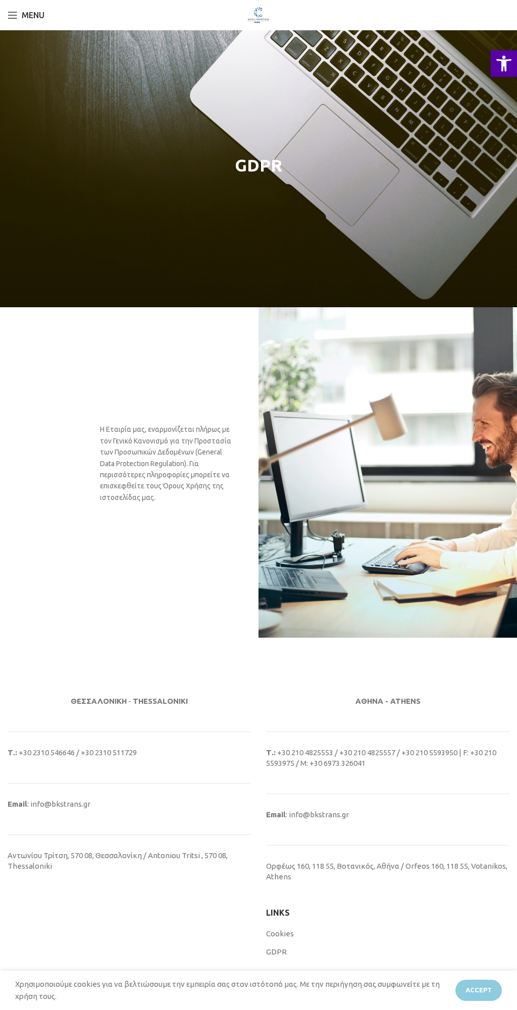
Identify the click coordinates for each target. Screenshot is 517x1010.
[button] (504, 63)
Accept (479, 989)
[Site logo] (258, 14)
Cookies (280, 933)
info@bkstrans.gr (60, 804)
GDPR (276, 951)
